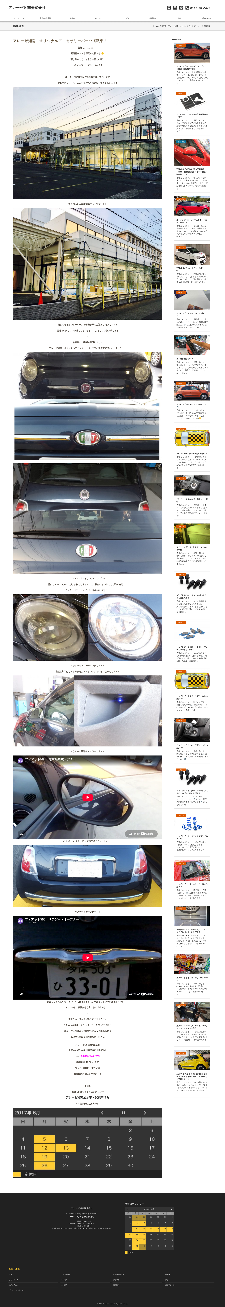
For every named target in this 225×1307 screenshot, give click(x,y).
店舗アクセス (206, 18)
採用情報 (116, 1285)
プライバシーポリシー (16, 1290)
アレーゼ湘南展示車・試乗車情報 (87, 1097)
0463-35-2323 (85, 1217)
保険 (179, 18)
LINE (181, 8)
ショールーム (99, 18)
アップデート (19, 18)
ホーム (155, 26)
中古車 (72, 18)
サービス (126, 18)
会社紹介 (64, 1285)
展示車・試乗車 (45, 18)
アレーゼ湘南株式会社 (27, 8)
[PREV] (128, 1209)
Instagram (175, 8)
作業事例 (152, 18)
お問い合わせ (169, 8)
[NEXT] (171, 1209)
